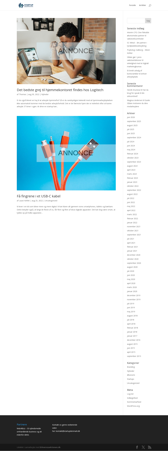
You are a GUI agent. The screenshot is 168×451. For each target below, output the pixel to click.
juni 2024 (131, 145)
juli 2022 (130, 198)
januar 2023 (132, 182)
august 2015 (132, 344)
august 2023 (132, 166)
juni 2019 (131, 307)
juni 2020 (131, 275)
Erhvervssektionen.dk (50, 447)
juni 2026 (131, 117)
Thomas (22, 94)
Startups (130, 379)
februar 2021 (132, 246)
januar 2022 (132, 222)
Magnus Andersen (134, 100)
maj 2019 (131, 311)
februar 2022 (132, 218)
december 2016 (133, 340)
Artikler (142, 5)
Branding (131, 367)
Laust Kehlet (24, 200)
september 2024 (134, 137)
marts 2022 (132, 214)
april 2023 (131, 170)
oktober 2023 (132, 157)
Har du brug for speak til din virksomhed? (137, 93)
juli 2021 (130, 238)
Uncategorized (51, 200)
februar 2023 (132, 178)
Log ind (130, 394)
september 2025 (134, 121)
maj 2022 (131, 206)
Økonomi (131, 375)
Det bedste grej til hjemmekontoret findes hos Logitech (60, 89)
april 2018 (131, 324)
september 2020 (134, 263)
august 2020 (132, 267)
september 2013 (134, 356)
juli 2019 (130, 303)
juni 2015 (131, 348)
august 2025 (132, 125)
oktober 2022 (132, 186)
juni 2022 (131, 202)
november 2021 (133, 226)
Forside (132, 5)
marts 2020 (132, 287)
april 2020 (131, 283)
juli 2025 (130, 129)
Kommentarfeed (134, 402)
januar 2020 (132, 291)
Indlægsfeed (132, 398)
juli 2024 (130, 141)
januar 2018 (132, 332)
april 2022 (131, 210)
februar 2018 (132, 327)
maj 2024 (131, 149)
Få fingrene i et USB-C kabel (38, 196)
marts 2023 (132, 174)
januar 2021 (132, 251)
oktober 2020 (132, 259)
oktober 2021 (132, 230)
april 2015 (131, 352)
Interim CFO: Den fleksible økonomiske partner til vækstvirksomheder (138, 35)
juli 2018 (130, 319)
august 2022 (132, 194)
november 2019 (133, 299)
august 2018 (132, 315)
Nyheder (45, 94)
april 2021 (131, 243)
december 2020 (133, 255)
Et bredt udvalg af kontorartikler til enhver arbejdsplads (137, 73)
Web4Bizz (21, 428)
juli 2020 (130, 271)
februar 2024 (132, 153)
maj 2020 (131, 279)
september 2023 (134, 162)
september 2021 (134, 234)
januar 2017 (132, 336)
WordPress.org (133, 406)
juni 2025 (131, 133)
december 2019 (133, 295)
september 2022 (134, 190)
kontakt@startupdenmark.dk (68, 431)
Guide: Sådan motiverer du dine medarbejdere (138, 103)
